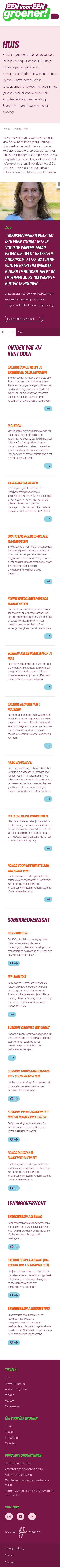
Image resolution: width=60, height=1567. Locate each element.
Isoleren (14, 425)
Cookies (9, 1555)
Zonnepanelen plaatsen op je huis (24, 1469)
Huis (7, 1377)
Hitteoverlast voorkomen (28, 816)
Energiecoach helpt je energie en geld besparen (27, 370)
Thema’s (16, 128)
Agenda (9, 1432)
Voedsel (9, 1400)
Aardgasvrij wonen (23, 482)
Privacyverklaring (14, 1548)
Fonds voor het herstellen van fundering (28, 868)
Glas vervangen (20, 762)
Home (7, 128)
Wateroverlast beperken (18, 1474)
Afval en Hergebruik (16, 1389)
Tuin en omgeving (15, 1383)
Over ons (10, 1562)
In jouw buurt (12, 1437)
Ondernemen (12, 1406)
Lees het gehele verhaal (20, 318)
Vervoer (9, 1395)
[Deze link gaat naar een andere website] (9, 1516)
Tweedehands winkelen (18, 1463)
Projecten (10, 1443)
